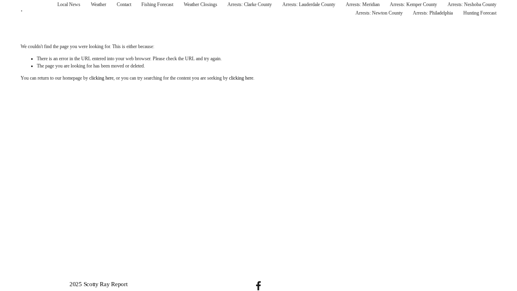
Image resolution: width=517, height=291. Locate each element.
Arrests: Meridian (363, 4)
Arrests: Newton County (379, 13)
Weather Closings (200, 4)
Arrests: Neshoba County (472, 4)
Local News (68, 4)
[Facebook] (258, 286)
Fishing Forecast (157, 4)
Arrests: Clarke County (249, 4)
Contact (124, 4)
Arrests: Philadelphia (433, 13)
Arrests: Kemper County (413, 4)
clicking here (101, 78)
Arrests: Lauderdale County (308, 4)
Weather (98, 4)
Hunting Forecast (479, 13)
